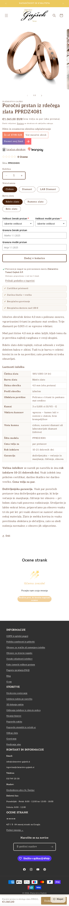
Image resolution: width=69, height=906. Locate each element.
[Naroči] (52, 847)
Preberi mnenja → (14, 830)
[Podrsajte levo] (27, 95)
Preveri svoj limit (13, 141)
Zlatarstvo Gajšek (38, 893)
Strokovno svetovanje (16, 693)
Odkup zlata (12, 733)
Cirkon (10, 189)
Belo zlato (11, 209)
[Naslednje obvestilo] (63, 3)
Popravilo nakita (14, 721)
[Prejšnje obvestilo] (5, 3)
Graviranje (11, 739)
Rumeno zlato (36, 201)
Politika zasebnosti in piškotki (20, 642)
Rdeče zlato (12, 201)
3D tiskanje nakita (15, 704)
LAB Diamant (48, 189)
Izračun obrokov (16, 149)
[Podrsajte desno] (41, 95)
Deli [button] (8, 535)
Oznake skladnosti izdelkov (19, 659)
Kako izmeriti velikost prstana (20, 664)
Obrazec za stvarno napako (19, 653)
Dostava (20, 123)
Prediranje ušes (13, 744)
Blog (8, 676)
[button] (6, 15)
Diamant (27, 189)
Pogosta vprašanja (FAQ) (18, 670)
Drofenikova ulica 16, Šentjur (20, 790)
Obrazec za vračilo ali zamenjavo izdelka (25, 647)
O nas (9, 682)
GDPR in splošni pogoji (17, 636)
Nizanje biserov (13, 716)
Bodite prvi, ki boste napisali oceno (34, 599)
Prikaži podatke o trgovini (20, 280)
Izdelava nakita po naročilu (19, 699)
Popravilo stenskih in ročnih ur (21, 727)
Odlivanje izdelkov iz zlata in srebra (23, 710)
